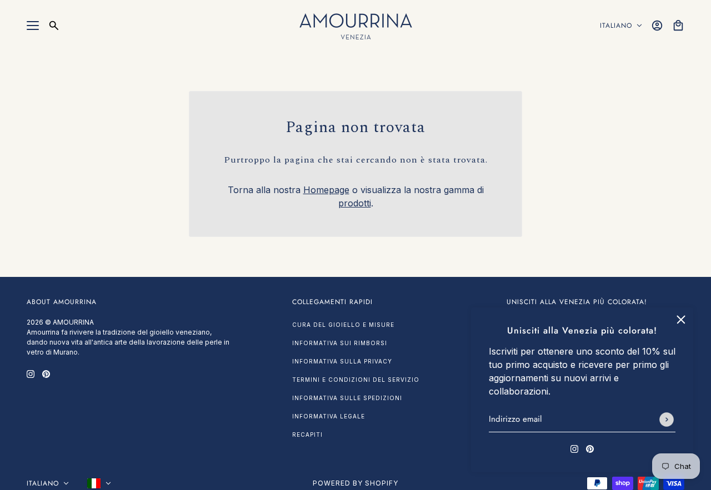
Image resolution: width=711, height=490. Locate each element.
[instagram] (574, 448)
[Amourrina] (356, 25)
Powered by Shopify (355, 483)
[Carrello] (678, 25)
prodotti (354, 203)
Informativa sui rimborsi (339, 343)
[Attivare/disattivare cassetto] (33, 25)
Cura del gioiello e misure (343, 324)
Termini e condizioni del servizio (355, 379)
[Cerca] (54, 25)
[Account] (657, 25)
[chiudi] (681, 319)
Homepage (326, 189)
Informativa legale (328, 416)
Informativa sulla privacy (342, 361)
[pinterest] (590, 448)
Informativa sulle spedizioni (347, 398)
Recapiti (307, 434)
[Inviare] (666, 419)
